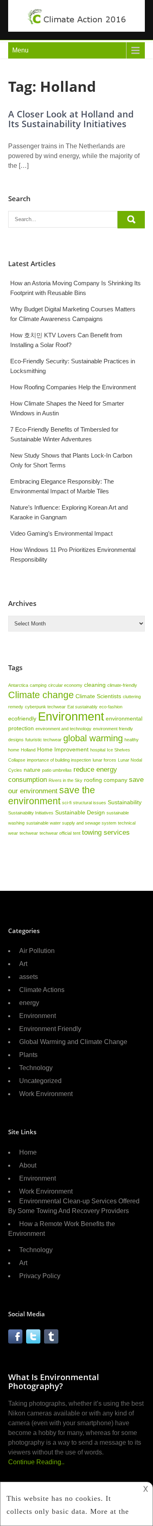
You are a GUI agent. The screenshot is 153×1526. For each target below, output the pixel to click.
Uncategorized (40, 1080)
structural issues (89, 802)
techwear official (55, 833)
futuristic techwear (43, 739)
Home (28, 1152)
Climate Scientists (98, 696)
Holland (28, 749)
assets (28, 976)
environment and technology (63, 728)
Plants (28, 1054)
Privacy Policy (39, 1275)
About (27, 1165)
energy (29, 1002)
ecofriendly (22, 718)
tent (76, 833)
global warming (93, 738)
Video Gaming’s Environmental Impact (61, 533)
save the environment (51, 795)
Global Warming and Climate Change (73, 1041)
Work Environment (46, 1093)
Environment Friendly (50, 1028)
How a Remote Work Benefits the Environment (61, 1228)
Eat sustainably (82, 706)
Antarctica (18, 685)
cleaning (95, 685)
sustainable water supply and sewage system (71, 823)
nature (32, 769)
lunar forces (104, 760)
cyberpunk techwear (45, 706)
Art (23, 963)
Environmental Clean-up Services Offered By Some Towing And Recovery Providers (74, 1206)
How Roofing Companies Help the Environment (73, 387)
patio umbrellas (57, 770)
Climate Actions (41, 989)
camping (38, 685)
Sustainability (125, 802)
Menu (20, 50)
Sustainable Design (80, 812)
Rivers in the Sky (65, 780)
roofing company (105, 780)
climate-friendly (122, 685)
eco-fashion (110, 706)
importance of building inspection (59, 760)
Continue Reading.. (36, 1462)
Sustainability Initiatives (30, 812)
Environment (71, 716)
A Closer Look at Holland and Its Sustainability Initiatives (71, 119)
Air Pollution (37, 950)
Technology (36, 1067)
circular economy (65, 685)
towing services (106, 832)
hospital (97, 749)
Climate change (41, 695)
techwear (29, 833)
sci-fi (66, 802)
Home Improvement (63, 749)
